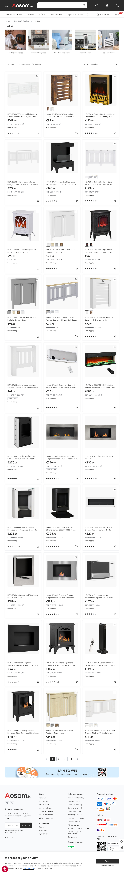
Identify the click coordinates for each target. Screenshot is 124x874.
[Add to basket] (37, 133)
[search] (84, 5)
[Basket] (117, 5)
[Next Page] (77, 759)
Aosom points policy (76, 798)
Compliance (73, 837)
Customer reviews (46, 811)
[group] (62, 772)
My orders (43, 830)
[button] (4, 869)
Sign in (41, 827)
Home (31, 14)
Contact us (43, 801)
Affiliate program (46, 818)
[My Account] (106, 5)
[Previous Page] (46, 759)
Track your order (74, 811)
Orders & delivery (75, 805)
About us (42, 798)
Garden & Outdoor (13, 14)
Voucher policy (74, 801)
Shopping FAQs (74, 822)
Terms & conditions (76, 818)
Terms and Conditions (14, 830)
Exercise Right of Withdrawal (74, 833)
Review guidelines (75, 815)
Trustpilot (9, 837)
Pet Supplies (56, 14)
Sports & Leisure (75, 14)
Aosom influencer (46, 815)
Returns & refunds (75, 808)
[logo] (22, 5)
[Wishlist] (96, 5)
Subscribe (26, 825)
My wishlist (43, 834)
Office (42, 14)
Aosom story (44, 805)
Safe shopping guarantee (78, 828)
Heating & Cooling (21, 21)
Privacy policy (73, 825)
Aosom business (45, 808)
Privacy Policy (10, 832)
